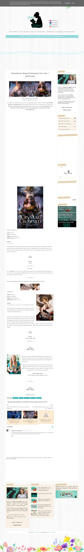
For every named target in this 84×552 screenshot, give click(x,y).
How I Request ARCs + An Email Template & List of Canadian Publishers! (65, 216)
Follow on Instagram (63, 118)
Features (38, 36)
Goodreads (42, 375)
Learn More (67, 3)
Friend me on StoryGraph (64, 123)
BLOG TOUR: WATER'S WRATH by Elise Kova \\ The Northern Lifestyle (14, 421)
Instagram (33, 375)
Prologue (22, 36)
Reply (12, 435)
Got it (73, 3)
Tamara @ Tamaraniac (16, 430)
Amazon (26, 338)
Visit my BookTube (57, 36)
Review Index (47, 36)
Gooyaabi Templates (51, 532)
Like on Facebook (62, 126)
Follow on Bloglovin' (63, 129)
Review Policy (30, 36)
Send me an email (67, 109)
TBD (34, 338)
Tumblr (46, 375)
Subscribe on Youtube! (64, 121)
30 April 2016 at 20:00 (27, 430)
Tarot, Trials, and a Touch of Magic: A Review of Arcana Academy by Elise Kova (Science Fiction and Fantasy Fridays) (41, 513)
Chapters (30, 338)
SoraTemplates (36, 532)
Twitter (29, 375)
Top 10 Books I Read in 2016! (66, 222)
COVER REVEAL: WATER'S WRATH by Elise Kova (46, 420)
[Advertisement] (42, 48)
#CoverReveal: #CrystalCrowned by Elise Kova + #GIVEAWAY (30, 421)
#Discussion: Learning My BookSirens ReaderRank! (65, 208)
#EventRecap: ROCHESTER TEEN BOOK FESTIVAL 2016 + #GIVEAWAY (45, 506)
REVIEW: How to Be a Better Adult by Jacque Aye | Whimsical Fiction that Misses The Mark (66, 488)
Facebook (37, 375)
